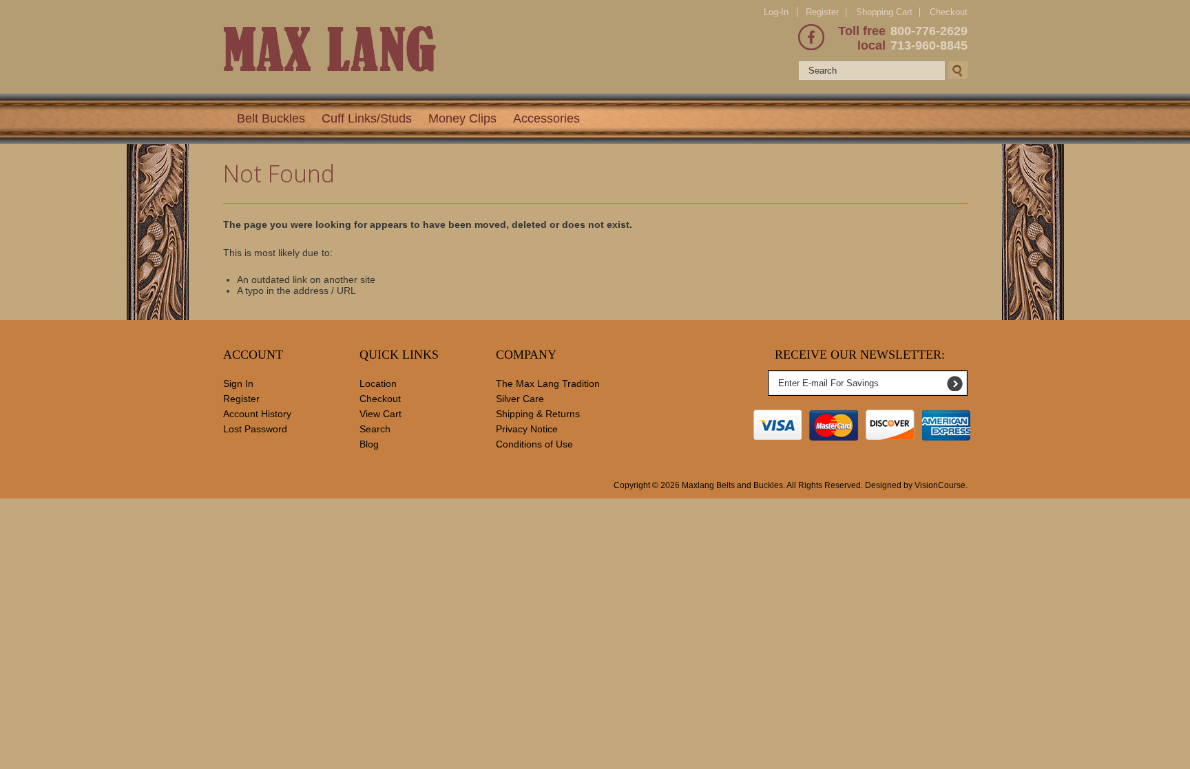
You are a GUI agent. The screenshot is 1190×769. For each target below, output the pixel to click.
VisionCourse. (941, 485)
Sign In (238, 383)
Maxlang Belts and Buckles (732, 485)
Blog (369, 444)
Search (374, 428)
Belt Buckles (271, 118)
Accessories (546, 118)
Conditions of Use (534, 444)
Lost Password (255, 428)
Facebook (811, 37)
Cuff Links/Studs (367, 118)
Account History (257, 413)
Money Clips (462, 118)
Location (378, 383)
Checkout (949, 12)
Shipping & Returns (538, 413)
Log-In (776, 12)
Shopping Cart (884, 12)
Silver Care (520, 398)
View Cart (380, 413)
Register (822, 12)
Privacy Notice (527, 428)
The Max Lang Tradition (548, 383)
